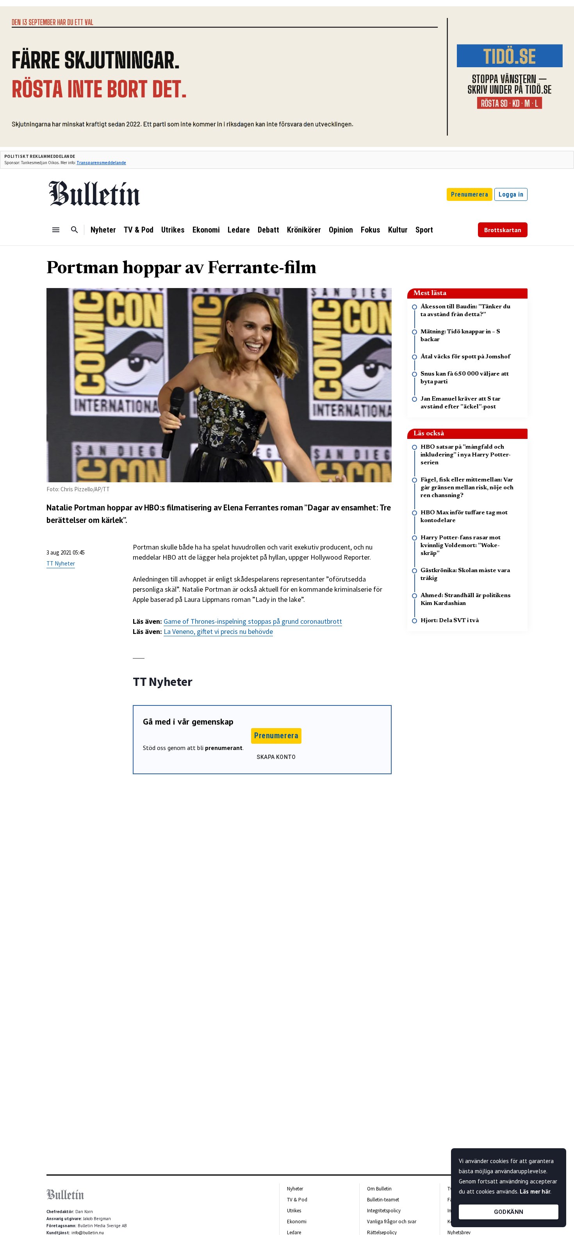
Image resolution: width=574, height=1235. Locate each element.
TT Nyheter (60, 563)
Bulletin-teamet (383, 1199)
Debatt (268, 229)
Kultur (398, 229)
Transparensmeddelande (101, 162)
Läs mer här (535, 1191)
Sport (424, 229)
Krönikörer (304, 229)
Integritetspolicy (384, 1210)
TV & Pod (138, 229)
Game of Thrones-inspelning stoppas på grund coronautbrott (253, 621)
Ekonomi (206, 229)
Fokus (370, 229)
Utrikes (173, 229)
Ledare (239, 229)
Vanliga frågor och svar (391, 1221)
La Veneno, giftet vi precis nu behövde (218, 631)
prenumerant (223, 748)
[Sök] (74, 229)
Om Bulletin (379, 1188)
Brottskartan (502, 230)
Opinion (341, 229)
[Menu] (55, 229)
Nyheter (103, 229)
